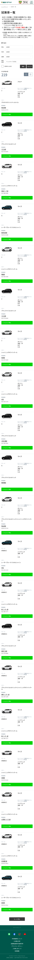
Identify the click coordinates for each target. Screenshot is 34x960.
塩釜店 (3, 274)
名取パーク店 (4, 191)
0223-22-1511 (4, 905)
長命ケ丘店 (4, 651)
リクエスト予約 (6, 114)
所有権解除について (17, 938)
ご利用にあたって (17, 948)
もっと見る (17, 919)
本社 (2, 399)
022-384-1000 (4, 193)
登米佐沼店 (4, 233)
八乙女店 (3, 149)
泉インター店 (4, 609)
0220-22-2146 (4, 235)
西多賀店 (3, 483)
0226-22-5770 (4, 110)
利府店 (3, 358)
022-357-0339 (4, 360)
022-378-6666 (4, 653)
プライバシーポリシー (17, 946)
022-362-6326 (4, 276)
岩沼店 (3, 903)
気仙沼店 (3, 107)
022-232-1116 (4, 401)
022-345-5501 (4, 443)
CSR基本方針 (17, 941)
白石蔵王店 (4, 861)
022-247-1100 (4, 696)
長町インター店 (5, 694)
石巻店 (3, 778)
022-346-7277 (4, 611)
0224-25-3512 (4, 863)
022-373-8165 (4, 151)
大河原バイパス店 (5, 819)
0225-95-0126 (4, 780)
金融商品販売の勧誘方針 (17, 943)
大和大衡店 (4, 441)
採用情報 (17, 951)
